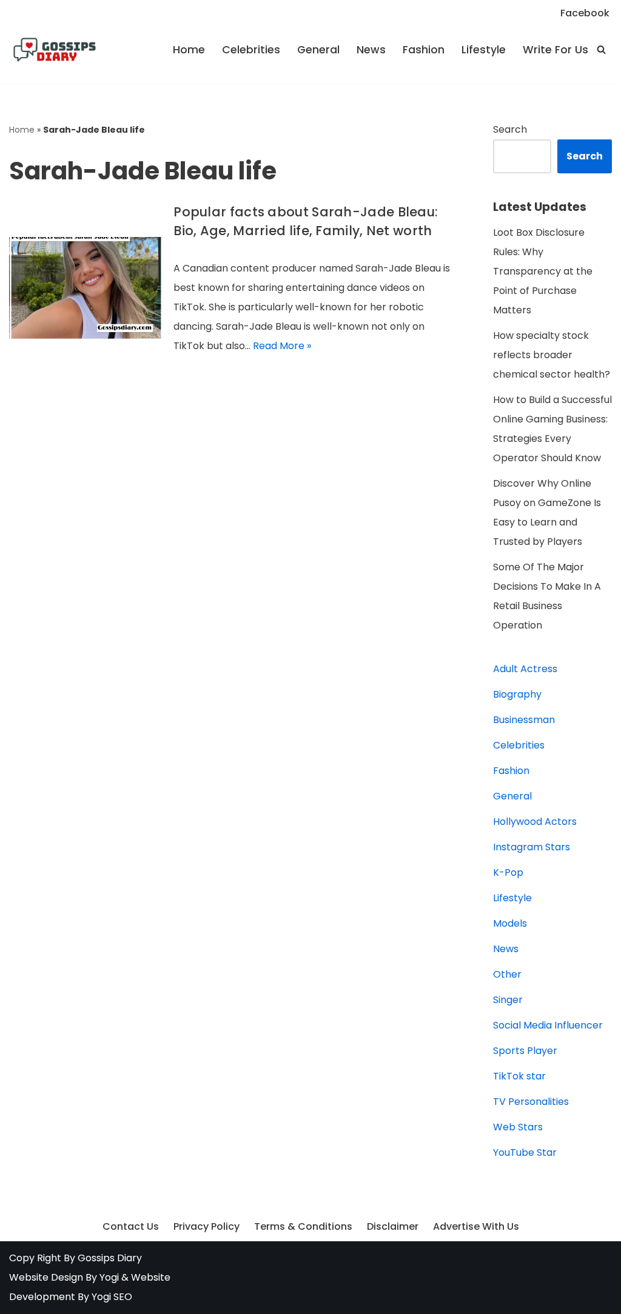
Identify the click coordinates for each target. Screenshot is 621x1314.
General (318, 49)
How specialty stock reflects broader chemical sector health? (551, 354)
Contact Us (130, 1226)
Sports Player (525, 1051)
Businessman (524, 720)
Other (507, 974)
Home (189, 49)
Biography (517, 694)
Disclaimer (392, 1226)
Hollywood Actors (535, 822)
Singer (508, 1000)
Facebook (584, 13)
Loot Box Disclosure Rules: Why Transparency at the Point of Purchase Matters (542, 271)
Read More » (282, 346)
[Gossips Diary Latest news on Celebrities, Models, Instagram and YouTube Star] (54, 49)
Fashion (424, 49)
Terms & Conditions (303, 1226)
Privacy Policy (206, 1226)
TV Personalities (531, 1102)
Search (510, 129)
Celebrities (251, 49)
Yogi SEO (112, 1297)
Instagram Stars (531, 847)
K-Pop (508, 872)
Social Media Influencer (548, 1025)
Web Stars (518, 1127)
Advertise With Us (476, 1226)
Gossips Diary (110, 1258)
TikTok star (519, 1076)
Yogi (108, 1277)
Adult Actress (525, 669)
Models (510, 923)
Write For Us (555, 49)
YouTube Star (525, 1152)
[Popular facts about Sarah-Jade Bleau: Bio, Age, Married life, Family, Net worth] (85, 288)
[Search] (601, 49)
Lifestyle (484, 49)
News (371, 49)
